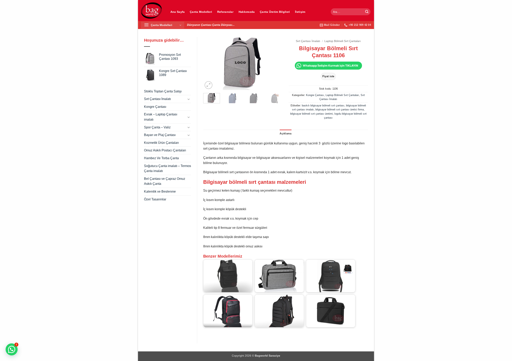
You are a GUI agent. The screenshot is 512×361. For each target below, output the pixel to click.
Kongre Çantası (155, 106)
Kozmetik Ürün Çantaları (161, 142)
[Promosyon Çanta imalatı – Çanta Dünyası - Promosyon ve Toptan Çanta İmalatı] (151, 10)
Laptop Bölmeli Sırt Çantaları (342, 41)
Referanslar (225, 11)
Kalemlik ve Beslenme (160, 191)
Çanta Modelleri (201, 11)
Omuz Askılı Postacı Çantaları (165, 150)
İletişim (300, 11)
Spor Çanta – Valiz (157, 127)
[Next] (276, 63)
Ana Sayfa (177, 11)
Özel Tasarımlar (155, 199)
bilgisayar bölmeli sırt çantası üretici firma (339, 109)
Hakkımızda (247, 11)
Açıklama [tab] (285, 133)
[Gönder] (366, 11)
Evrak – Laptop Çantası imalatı (160, 117)
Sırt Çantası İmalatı (157, 99)
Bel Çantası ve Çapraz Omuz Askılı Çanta (164, 181)
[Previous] (209, 63)
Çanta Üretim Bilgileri (275, 11)
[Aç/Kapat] (188, 99)
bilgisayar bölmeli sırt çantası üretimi (311, 113)
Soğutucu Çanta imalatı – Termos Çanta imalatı (167, 168)
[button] (162, 25)
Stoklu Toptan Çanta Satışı (163, 91)
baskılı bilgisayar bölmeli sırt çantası (323, 105)
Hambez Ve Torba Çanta (161, 158)
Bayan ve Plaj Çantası (160, 135)
